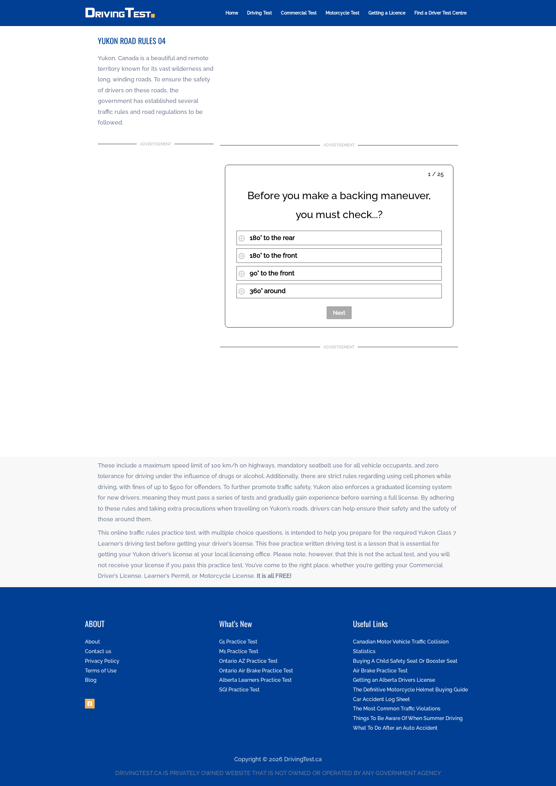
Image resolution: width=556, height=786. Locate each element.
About (92, 642)
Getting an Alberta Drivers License (394, 680)
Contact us (98, 651)
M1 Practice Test (238, 651)
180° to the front (272, 255)
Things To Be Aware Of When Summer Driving (408, 718)
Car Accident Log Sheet (381, 699)
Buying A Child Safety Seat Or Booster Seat (405, 661)
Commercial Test (299, 12)
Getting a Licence (386, 12)
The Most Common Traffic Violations (396, 709)
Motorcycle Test (342, 12)
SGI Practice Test (239, 690)
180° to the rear (271, 238)
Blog (91, 680)
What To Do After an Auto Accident (395, 728)
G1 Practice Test (238, 642)
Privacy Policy (102, 661)
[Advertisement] (339, 84)
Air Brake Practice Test (380, 671)
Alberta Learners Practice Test (255, 680)
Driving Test (259, 12)
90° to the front (271, 273)
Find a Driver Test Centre (440, 12)
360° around (267, 291)
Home (232, 12)
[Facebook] (90, 703)
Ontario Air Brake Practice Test (256, 671)
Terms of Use (100, 671)
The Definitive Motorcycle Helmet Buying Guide (410, 690)
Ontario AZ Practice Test (248, 661)
